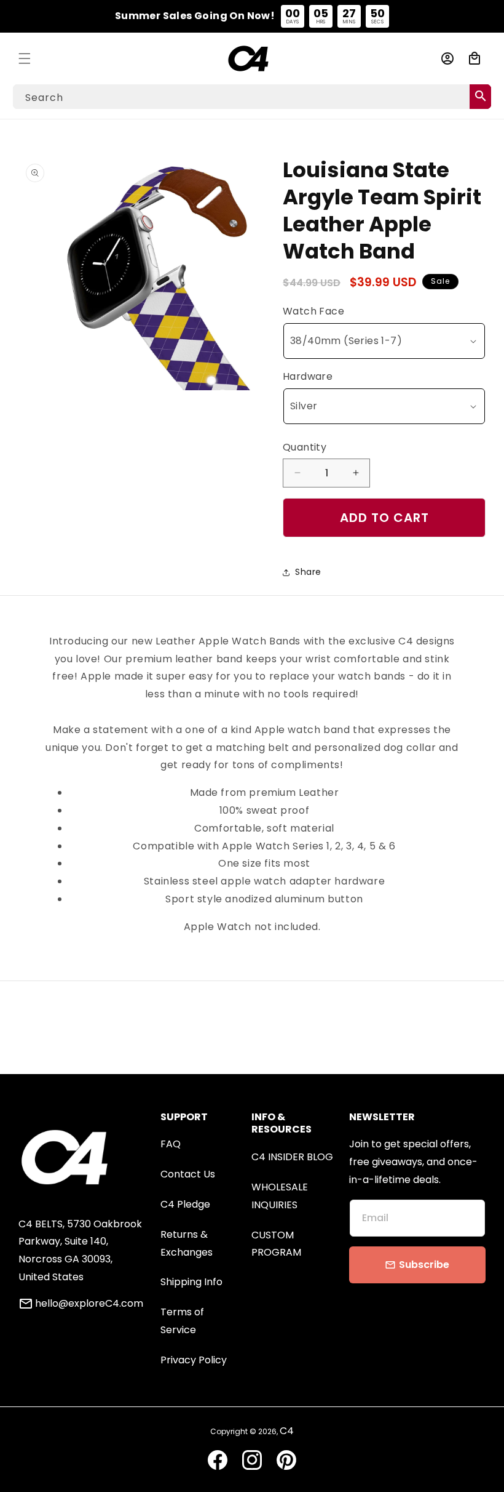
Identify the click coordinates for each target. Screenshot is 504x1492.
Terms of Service (182, 1321)
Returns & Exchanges (186, 1243)
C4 (287, 1431)
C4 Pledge (185, 1204)
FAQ (170, 1144)
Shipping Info (191, 1282)
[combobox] (252, 96)
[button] (24, 58)
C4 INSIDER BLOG (292, 1157)
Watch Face (313, 311)
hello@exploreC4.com (89, 1304)
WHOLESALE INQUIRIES (279, 1196)
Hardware (308, 376)
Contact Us (187, 1174)
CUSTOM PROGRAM (276, 1244)
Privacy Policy (193, 1360)
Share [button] (308, 572)
